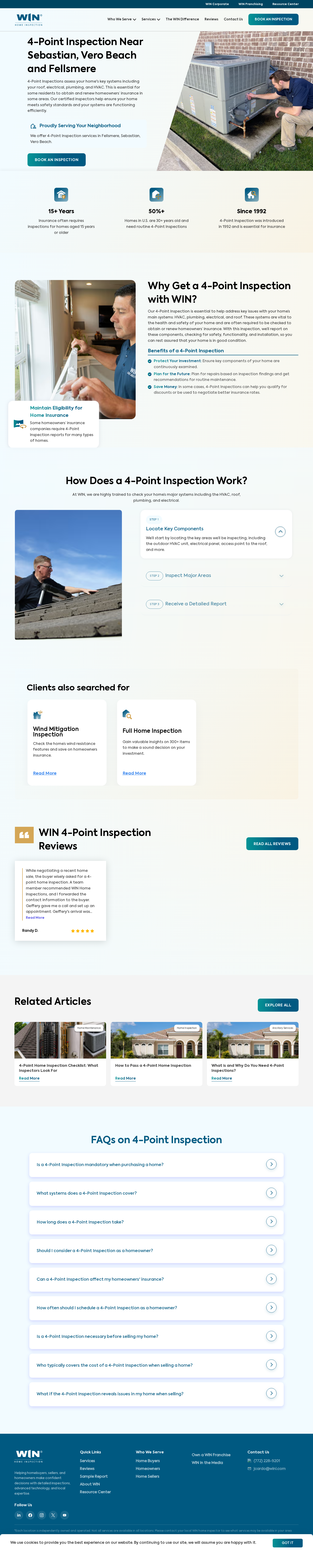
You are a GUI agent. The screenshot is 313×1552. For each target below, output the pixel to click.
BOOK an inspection (273, 19)
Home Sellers (147, 1477)
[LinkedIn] (18, 1515)
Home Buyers (148, 1461)
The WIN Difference (182, 19)
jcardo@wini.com (270, 1469)
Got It (288, 1543)
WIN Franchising (251, 4)
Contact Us (233, 19)
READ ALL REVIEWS (272, 844)
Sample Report (94, 1477)
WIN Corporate (217, 4)
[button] (156, 1165)
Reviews (211, 19)
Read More (45, 773)
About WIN (90, 1484)
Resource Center (285, 4)
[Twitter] (53, 1515)
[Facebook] (30, 1515)
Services (149, 19)
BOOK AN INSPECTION (56, 160)
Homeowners (148, 1469)
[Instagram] (41, 1515)
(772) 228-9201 (267, 1461)
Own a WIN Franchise (211, 1455)
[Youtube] (64, 1515)
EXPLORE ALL (278, 1005)
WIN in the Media (207, 1463)
